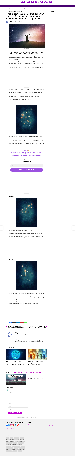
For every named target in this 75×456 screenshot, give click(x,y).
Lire (7, 366)
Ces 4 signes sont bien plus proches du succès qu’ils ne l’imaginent (37, 363)
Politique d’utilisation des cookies (54, 422)
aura (7, 439)
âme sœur (15, 451)
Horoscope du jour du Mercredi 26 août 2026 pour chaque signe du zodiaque (15, 363)
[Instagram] (11, 425)
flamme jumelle (22, 441)
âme (23, 449)
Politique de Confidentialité (10, 428)
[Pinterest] (22, 322)
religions (18, 446)
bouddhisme (12, 439)
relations (14, 446)
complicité (22, 439)
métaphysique (21, 442)
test (7, 449)
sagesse (23, 446)
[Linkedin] (18, 322)
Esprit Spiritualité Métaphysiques (36, 2)
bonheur (25, 61)
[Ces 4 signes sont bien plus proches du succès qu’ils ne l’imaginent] (37, 354)
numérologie (9, 444)
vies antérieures (12, 449)
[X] (14, 322)
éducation (20, 451)
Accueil (7, 6)
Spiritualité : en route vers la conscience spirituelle (27, 372)
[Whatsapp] (25, 322)
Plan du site (51, 425)
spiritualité (16, 447)
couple (8, 441)
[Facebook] (10, 322)
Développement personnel (33, 6)
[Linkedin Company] (15, 425)
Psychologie (9, 446)
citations (17, 439)
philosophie (14, 444)
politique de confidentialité (29, 173)
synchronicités (22, 447)
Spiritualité (18, 6)
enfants (17, 441)
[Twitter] (9, 425)
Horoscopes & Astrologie (50, 6)
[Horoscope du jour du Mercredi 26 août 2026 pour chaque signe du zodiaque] (16, 354)
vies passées (19, 449)
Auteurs (29, 424)
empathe (12, 441)
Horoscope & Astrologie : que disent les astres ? (13, 361)
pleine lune (20, 444)
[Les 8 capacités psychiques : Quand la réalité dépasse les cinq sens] (16, 379)
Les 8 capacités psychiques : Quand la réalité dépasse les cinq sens (37, 375)
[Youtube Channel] (18, 425)
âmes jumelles (9, 451)
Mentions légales (9, 432)
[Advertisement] (27, 78)
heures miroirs (9, 442)
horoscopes (15, 442)
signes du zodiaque (10, 447)
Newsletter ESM (65, 6)
